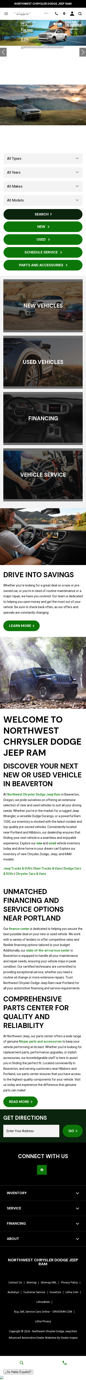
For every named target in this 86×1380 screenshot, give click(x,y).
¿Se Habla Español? (18, 1372)
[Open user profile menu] (72, 13)
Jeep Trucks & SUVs (17, 868)
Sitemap (31, 1282)
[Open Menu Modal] (6, 14)
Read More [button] (19, 1101)
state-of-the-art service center (48, 950)
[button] (3, 52)
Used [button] (42, 239)
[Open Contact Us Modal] (64, 1362)
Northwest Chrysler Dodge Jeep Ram (34, 794)
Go (71, 1131)
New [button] (41, 226)
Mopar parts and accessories (40, 1041)
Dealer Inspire (69, 1337)
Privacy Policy (69, 1282)
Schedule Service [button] (41, 252)
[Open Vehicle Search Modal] (80, 14)
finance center (19, 929)
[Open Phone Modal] (56, 14)
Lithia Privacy (43, 1321)
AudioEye (13, 1292)
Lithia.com (72, 1292)
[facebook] (42, 1170)
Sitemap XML (49, 1282)
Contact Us (15, 1282)
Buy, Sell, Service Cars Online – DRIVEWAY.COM (43, 1311)
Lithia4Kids (43, 1302)
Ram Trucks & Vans (48, 868)
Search (42, 214)
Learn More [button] (20, 625)
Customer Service (34, 1292)
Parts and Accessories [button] (41, 265)
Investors (55, 1292)
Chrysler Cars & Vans (31, 874)
